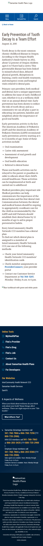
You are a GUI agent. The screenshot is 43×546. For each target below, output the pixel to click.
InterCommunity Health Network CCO (16, 382)
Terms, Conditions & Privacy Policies (27, 492)
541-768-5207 (27, 277)
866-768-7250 (27, 433)
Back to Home (8, 25)
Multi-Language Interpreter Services (30, 495)
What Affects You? (12, 417)
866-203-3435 (14, 442)
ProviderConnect (14, 267)
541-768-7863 (30, 439)
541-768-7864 (11, 452)
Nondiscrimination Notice (10, 495)
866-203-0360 (27, 452)
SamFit (5, 390)
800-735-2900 (11, 436)
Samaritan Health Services (12, 386)
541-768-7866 (11, 433)
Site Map (21, 497)
